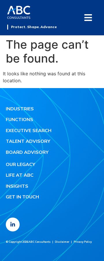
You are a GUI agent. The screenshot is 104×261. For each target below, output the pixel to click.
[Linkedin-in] (13, 224)
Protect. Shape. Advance (34, 27)
